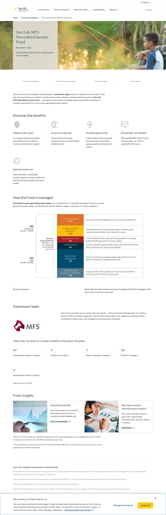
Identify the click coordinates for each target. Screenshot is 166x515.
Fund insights (135, 81)
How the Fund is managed (66, 81)
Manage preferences (123, 505)
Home (15, 18)
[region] (83, 504)
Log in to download (59, 421)
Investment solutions (29, 18)
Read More (127, 428)
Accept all (145, 505)
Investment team (100, 81)
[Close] (155, 498)
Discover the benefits (30, 81)
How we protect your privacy (78, 510)
